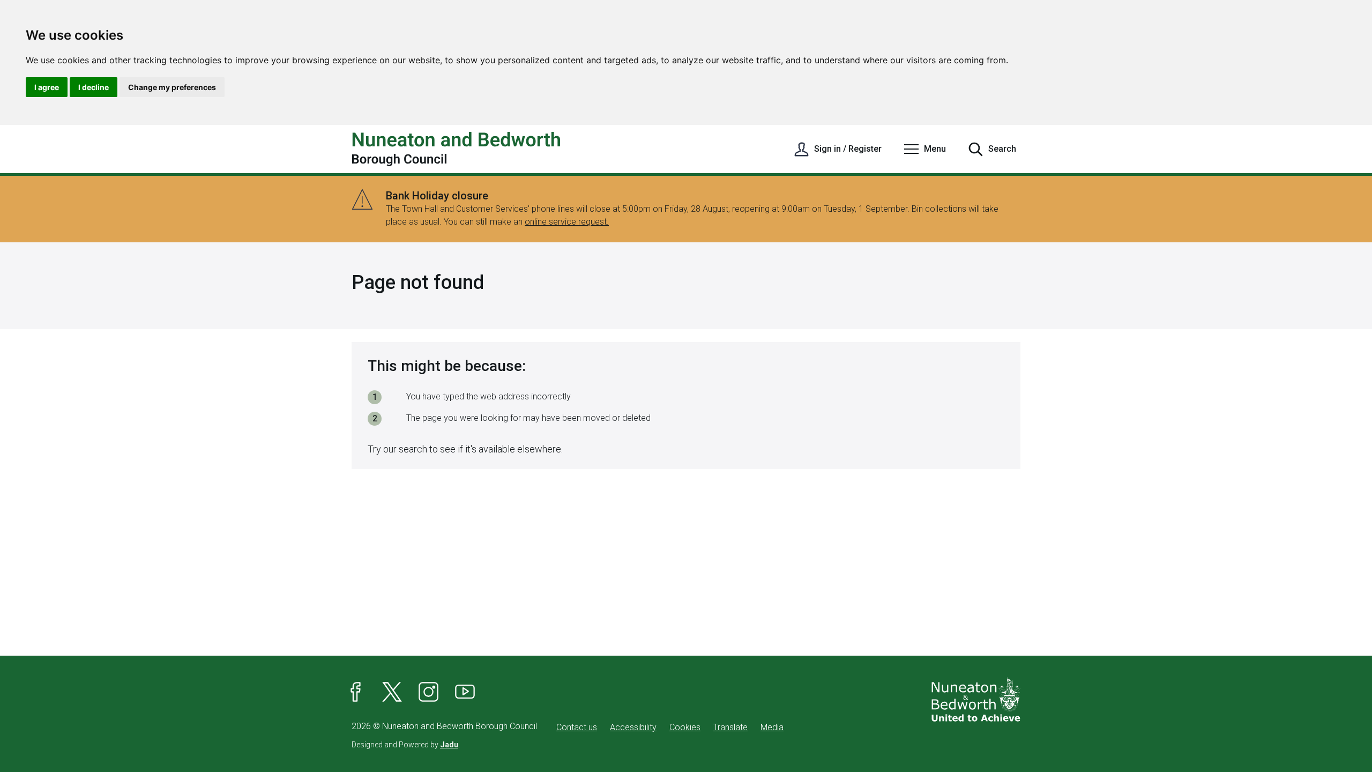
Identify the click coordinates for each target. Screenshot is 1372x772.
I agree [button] (46, 87)
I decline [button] (93, 87)
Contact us (576, 727)
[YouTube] (465, 692)
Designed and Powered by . (406, 744)
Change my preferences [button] (172, 87)
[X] (392, 692)
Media (772, 727)
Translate (730, 727)
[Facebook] (356, 692)
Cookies (684, 727)
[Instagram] (429, 692)
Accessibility (633, 727)
